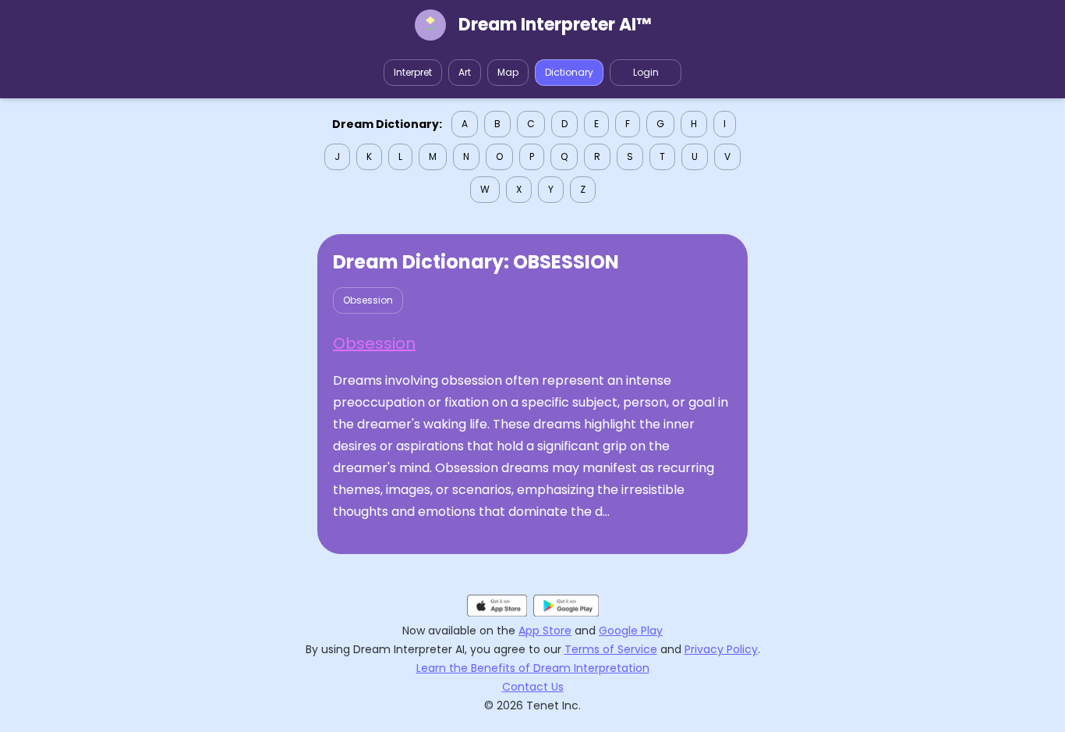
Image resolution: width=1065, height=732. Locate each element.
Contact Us (533, 687)
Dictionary (569, 72)
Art (464, 72)
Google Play (631, 630)
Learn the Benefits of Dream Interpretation (532, 668)
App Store (544, 630)
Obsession (368, 300)
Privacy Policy (721, 649)
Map (507, 72)
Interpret (413, 72)
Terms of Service (610, 649)
